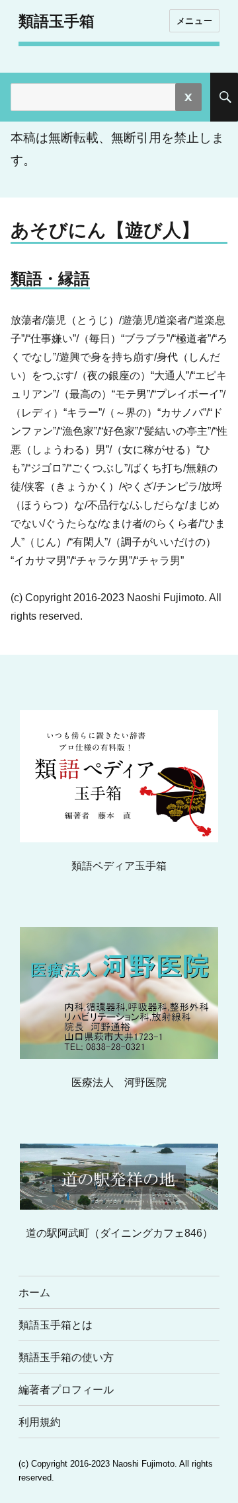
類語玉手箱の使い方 (66, 1357)
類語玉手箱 (57, 21)
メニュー (194, 20)
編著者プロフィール (66, 1389)
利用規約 (40, 1422)
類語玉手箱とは (56, 1325)
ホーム (34, 1292)
